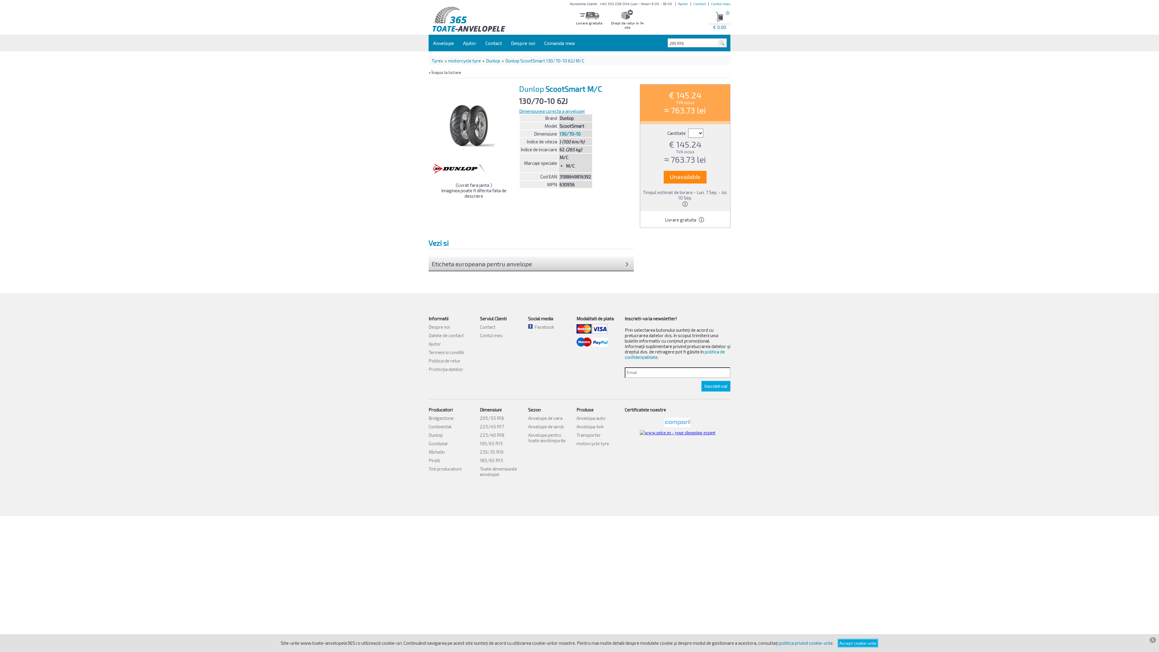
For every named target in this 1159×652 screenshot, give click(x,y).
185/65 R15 (491, 460)
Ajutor (683, 4)
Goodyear (438, 443)
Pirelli (434, 460)
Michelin (437, 452)
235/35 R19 (491, 452)
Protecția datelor (446, 369)
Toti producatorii (445, 468)
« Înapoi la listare (445, 72)
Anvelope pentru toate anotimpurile (547, 437)
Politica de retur (445, 360)
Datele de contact (446, 335)
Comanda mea (559, 43)
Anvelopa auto (590, 418)
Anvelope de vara (545, 418)
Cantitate (677, 133)
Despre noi (523, 43)
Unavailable (685, 177)
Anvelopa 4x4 (590, 426)
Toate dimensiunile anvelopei (498, 471)
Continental (440, 426)
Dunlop (493, 60)
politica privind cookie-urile (806, 643)
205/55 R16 (492, 418)
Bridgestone (441, 418)
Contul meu (720, 4)
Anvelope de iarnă (546, 426)
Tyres (437, 60)
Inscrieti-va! (715, 386)
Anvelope (443, 43)
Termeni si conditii (446, 352)
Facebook (543, 327)
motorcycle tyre (464, 60)
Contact (699, 4)
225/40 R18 (492, 435)
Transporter (588, 435)
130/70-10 (570, 133)
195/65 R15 (491, 443)
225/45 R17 (492, 426)
